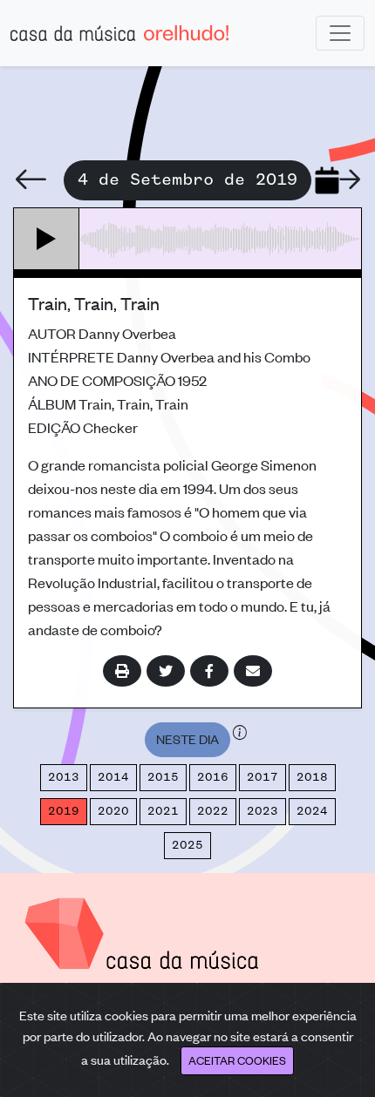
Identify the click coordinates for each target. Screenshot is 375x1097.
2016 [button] (212, 777)
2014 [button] (113, 777)
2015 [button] (163, 777)
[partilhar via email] (253, 671)
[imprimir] (122, 671)
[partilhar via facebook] (209, 671)
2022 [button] (212, 811)
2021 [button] (163, 811)
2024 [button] (312, 811)
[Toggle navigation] (340, 33)
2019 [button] (63, 811)
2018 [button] (312, 777)
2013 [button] (63, 777)
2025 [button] (187, 845)
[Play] (46, 238)
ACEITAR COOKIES (237, 1060)
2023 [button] (262, 811)
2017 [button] (262, 777)
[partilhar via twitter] (166, 671)
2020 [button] (113, 811)
